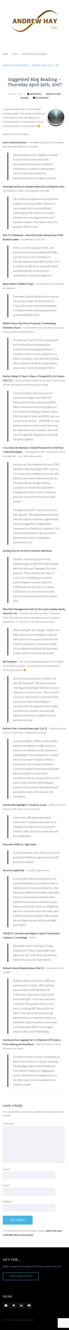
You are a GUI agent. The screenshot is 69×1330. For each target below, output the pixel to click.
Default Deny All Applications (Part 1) (23, 967)
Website (7, 1201)
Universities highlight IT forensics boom (25, 804)
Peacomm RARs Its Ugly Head (19, 844)
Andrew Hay (35, 94)
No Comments (42, 98)
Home (5, 54)
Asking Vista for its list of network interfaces (27, 550)
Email (6, 1185)
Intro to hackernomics (15, 142)
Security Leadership (13, 870)
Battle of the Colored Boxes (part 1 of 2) (25, 728)
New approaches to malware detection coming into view (33, 186)
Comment (9, 1123)
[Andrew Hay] (34, 21)
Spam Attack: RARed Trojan (18, 283)
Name (7, 1169)
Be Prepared (10, 661)
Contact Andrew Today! (20, 1276)
